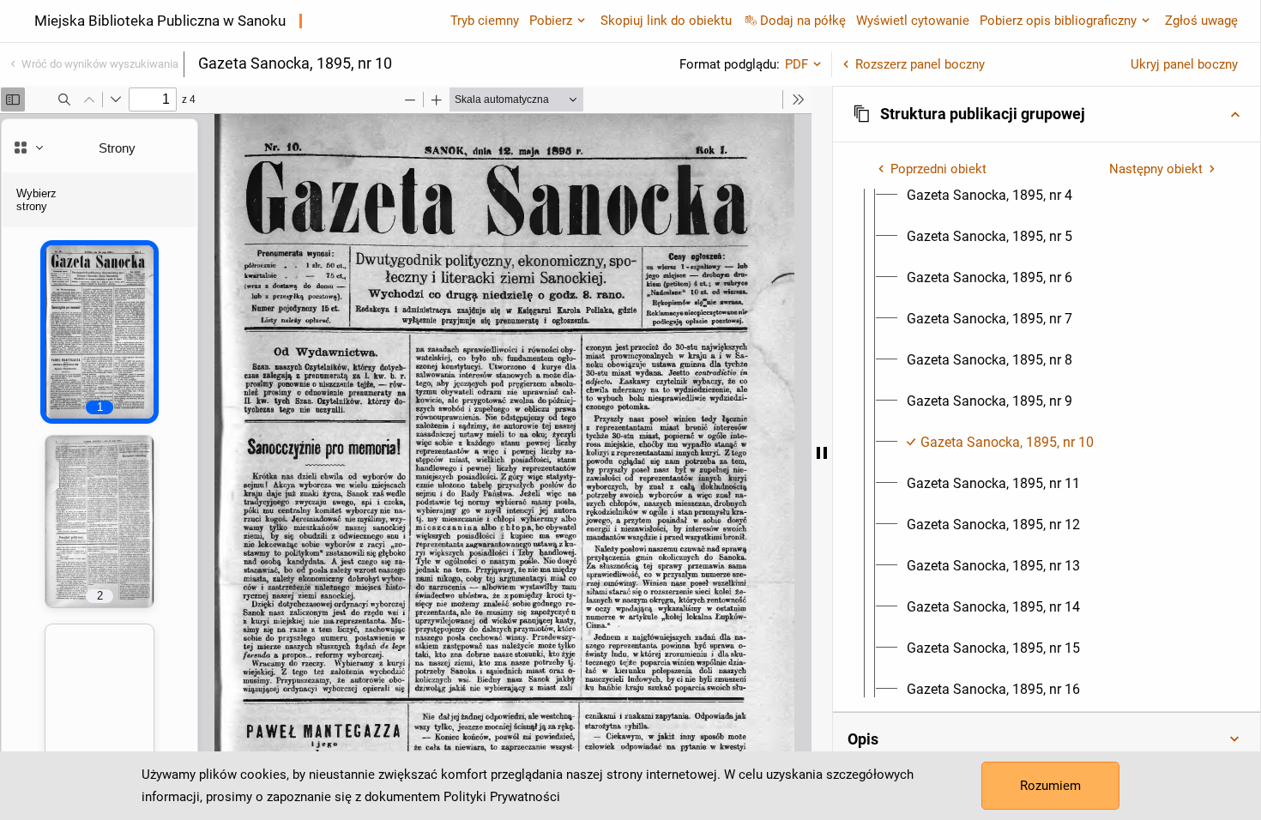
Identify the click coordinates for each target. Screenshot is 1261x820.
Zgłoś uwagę (1201, 20)
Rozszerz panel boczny (920, 64)
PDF (796, 64)
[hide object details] (822, 453)
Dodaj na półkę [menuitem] (803, 20)
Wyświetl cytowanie (912, 20)
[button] (1046, 114)
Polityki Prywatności (501, 797)
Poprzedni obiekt (938, 169)
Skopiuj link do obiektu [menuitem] (666, 20)
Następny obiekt (1156, 169)
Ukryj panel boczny (1184, 64)
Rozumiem (1050, 785)
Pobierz (550, 20)
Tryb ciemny (484, 20)
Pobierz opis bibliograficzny (1058, 20)
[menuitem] (989, 195)
